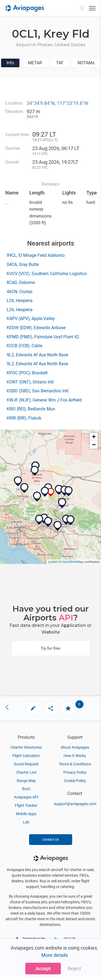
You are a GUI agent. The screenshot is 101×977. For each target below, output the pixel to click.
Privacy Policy (74, 772)
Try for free (50, 648)
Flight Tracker (26, 805)
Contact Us (50, 839)
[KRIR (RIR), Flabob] (58, 526)
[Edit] (33, 708)
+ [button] (94, 436)
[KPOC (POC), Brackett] (39, 520)
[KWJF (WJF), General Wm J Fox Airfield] (18, 481)
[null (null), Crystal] (37, 497)
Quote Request (26, 764)
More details (54, 955)
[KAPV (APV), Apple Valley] (69, 491)
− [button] (94, 444)
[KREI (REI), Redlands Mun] (70, 520)
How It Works (75, 756)
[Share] (50, 708)
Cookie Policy (75, 781)
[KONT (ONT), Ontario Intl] (48, 522)
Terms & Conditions (75, 764)
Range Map (26, 781)
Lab (26, 822)
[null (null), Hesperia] (62, 503)
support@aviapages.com (75, 804)
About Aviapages (75, 747)
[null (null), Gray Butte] (45, 492)
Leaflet (52, 561)
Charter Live (26, 772)
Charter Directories (26, 747)
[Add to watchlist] (68, 708)
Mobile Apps (26, 814)
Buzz (26, 789)
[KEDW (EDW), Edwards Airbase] (35, 471)
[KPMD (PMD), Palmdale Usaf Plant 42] (24, 488)
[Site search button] (82, 8)
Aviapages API (26, 797)
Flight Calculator (26, 756)
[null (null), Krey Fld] (50, 492)
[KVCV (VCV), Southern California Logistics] (59, 490)
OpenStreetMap (72, 561)
